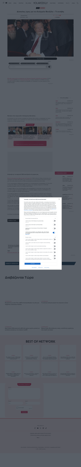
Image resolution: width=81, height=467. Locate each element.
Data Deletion (34, 267)
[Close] (60, 199)
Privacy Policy (46, 267)
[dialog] (40, 233)
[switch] (54, 221)
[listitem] (40, 218)
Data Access (40, 267)
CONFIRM (33, 263)
